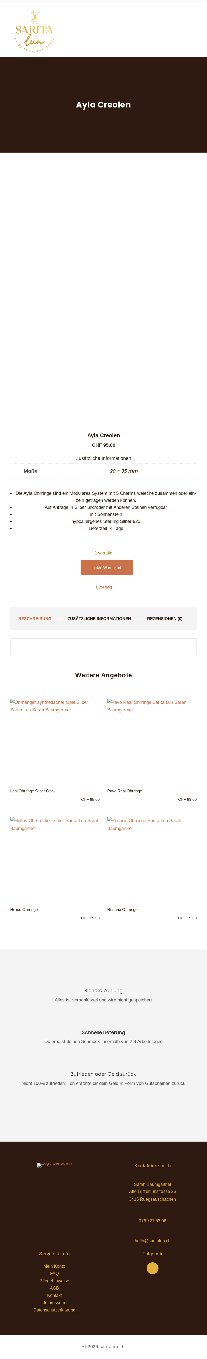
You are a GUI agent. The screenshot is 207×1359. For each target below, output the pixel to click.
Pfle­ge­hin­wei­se (54, 1281)
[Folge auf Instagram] (152, 1268)
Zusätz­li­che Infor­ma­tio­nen (99, 618)
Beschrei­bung (34, 618)
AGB (54, 1288)
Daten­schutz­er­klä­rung (54, 1310)
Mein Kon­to (54, 1266)
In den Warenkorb (106, 567)
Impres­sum (54, 1303)
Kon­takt (54, 1296)
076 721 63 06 (152, 1221)
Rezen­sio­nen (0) (164, 618)
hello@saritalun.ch (153, 1241)
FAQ (54, 1274)
